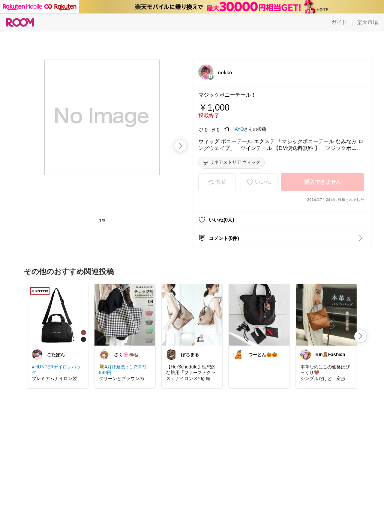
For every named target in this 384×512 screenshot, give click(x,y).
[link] (57, 314)
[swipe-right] (180, 146)
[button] (205, 71)
